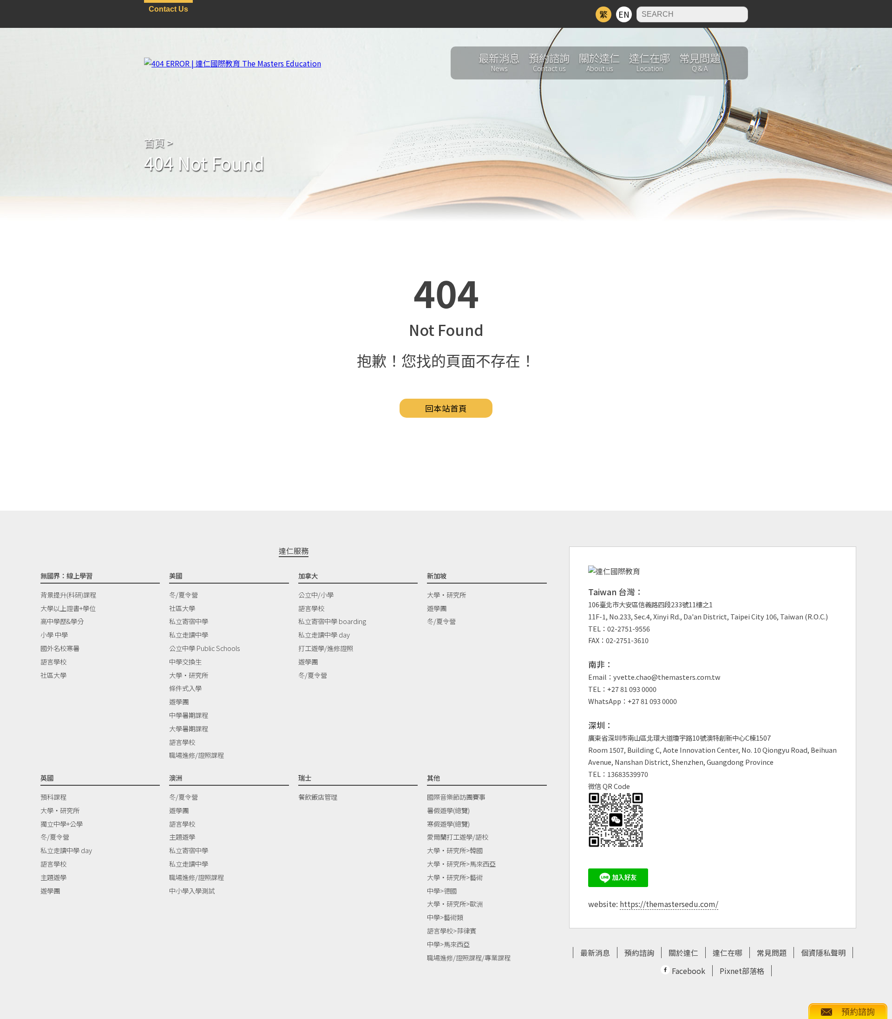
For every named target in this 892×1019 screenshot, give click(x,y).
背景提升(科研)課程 (68, 594)
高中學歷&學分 (62, 621)
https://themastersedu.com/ (669, 903)
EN (624, 14)
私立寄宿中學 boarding (332, 621)
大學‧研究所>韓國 (455, 850)
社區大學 (53, 675)
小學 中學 (54, 634)
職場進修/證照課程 (196, 755)
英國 (46, 777)
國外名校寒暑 (59, 648)
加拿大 (308, 575)
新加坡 (436, 575)
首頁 (154, 142)
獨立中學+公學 (61, 823)
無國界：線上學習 (66, 575)
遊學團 (179, 701)
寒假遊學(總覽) (448, 823)
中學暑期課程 (188, 715)
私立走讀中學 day (324, 634)
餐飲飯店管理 (317, 797)
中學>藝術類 (445, 917)
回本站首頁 (446, 408)
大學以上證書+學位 (68, 608)
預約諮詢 (639, 952)
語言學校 (53, 661)
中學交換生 (185, 661)
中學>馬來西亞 (448, 944)
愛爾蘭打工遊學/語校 (457, 836)
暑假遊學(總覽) (448, 810)
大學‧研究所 (188, 675)
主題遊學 (53, 877)
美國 (175, 575)
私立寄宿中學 (188, 621)
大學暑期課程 (188, 728)
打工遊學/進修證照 (325, 648)
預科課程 (53, 797)
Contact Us (168, 9)
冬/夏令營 (183, 594)
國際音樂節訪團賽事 (456, 797)
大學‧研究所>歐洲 (455, 903)
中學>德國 (442, 890)
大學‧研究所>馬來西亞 (461, 863)
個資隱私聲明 (823, 952)
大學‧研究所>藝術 (455, 877)
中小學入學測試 (192, 890)
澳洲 (175, 777)
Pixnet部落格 (742, 970)
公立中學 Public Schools (204, 648)
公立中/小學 (316, 594)
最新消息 (595, 952)
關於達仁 (683, 952)
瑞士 (304, 777)
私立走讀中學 (188, 634)
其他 (433, 777)
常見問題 (772, 952)
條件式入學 (185, 688)
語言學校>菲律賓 (451, 930)
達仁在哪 (727, 952)
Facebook (687, 970)
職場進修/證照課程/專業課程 (469, 957)
